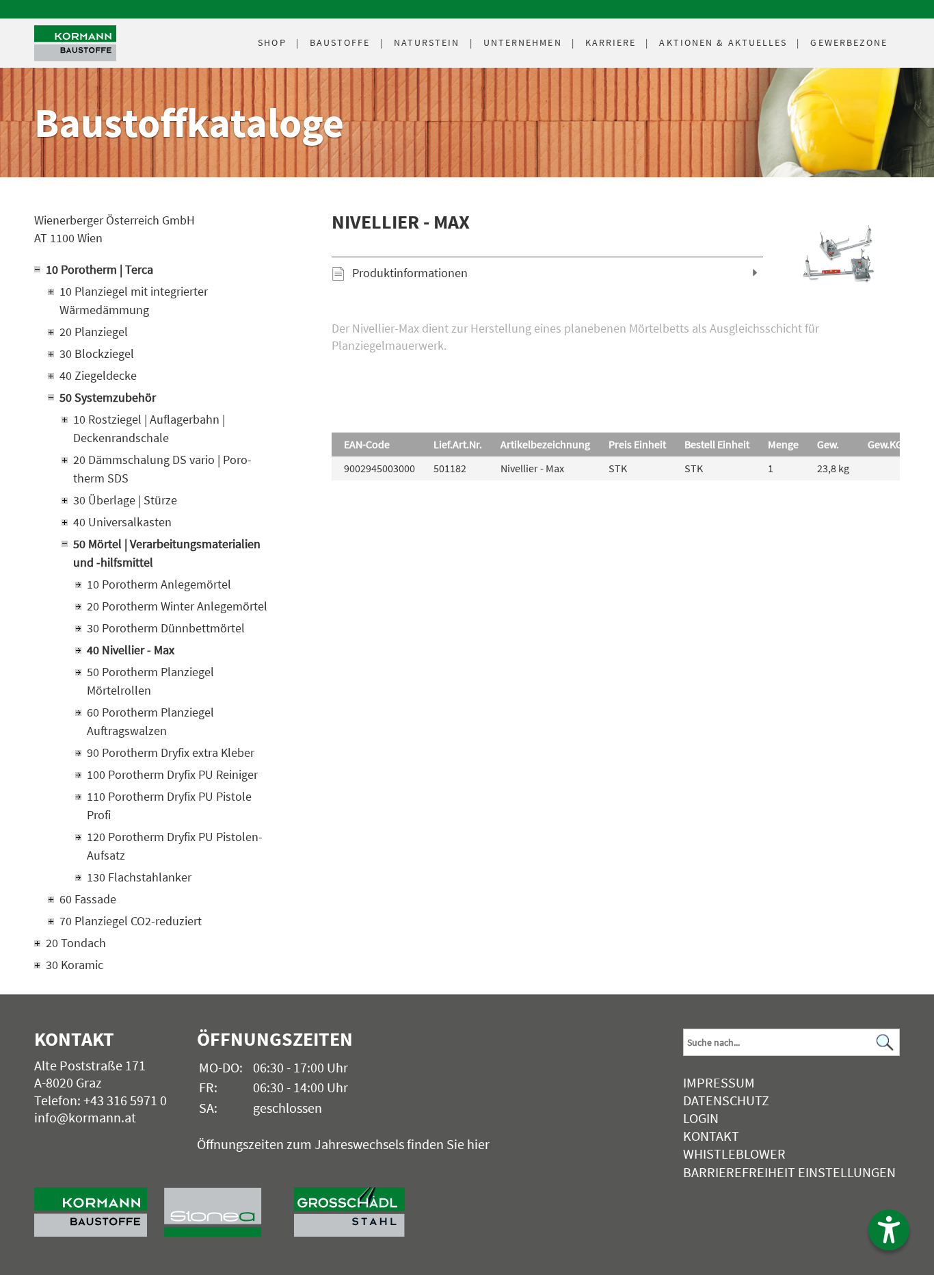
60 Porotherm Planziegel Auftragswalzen (150, 721)
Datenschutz (726, 1100)
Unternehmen (522, 42)
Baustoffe (340, 42)
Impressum (719, 1082)
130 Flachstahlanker (139, 877)
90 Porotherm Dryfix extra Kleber (170, 752)
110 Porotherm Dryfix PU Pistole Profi (169, 805)
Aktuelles (723, 42)
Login (701, 1117)
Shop (272, 42)
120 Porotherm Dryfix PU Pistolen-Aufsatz (175, 846)
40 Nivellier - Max (130, 650)
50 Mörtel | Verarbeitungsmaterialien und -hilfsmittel (167, 553)
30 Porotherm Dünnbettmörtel (166, 628)
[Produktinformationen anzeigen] (615, 362)
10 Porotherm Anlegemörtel (159, 584)
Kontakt (711, 1135)
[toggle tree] (155, 269)
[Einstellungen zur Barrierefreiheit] (888, 1229)
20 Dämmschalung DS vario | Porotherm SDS (162, 469)
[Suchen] (885, 1043)
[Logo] (75, 43)
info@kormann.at (85, 1117)
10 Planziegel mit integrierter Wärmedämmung (133, 300)
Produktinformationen (410, 273)
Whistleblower (734, 1153)
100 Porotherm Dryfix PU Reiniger (172, 774)
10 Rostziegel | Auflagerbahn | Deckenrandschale (149, 428)
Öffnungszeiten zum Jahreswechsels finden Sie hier (343, 1143)
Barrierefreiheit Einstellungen (789, 1172)
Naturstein (427, 42)
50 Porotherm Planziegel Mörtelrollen (150, 681)
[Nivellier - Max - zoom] (842, 255)
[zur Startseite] (99, 1205)
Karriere (611, 42)
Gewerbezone (849, 42)
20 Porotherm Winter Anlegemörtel (177, 606)
